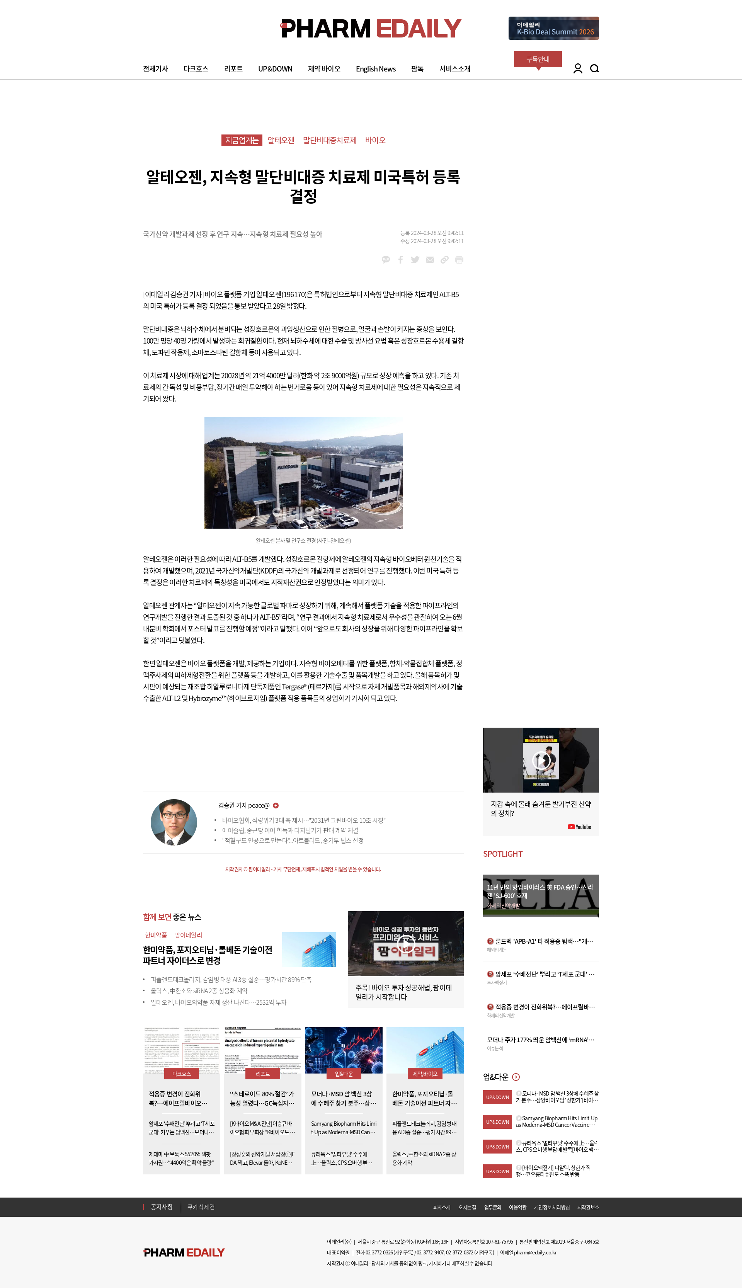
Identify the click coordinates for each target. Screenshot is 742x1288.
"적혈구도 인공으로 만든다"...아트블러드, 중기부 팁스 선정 (293, 840)
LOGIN (576, 68)
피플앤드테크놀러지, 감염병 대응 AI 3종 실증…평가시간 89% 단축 (231, 979)
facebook (400, 260)
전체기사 (155, 68)
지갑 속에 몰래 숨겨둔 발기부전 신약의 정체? (541, 808)
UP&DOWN (275, 68)
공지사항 (162, 1206)
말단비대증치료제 (329, 140)
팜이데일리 (188, 934)
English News (376, 68)
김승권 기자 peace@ (244, 805)
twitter (415, 260)
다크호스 (196, 68)
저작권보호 (588, 1207)
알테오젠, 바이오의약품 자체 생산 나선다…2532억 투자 (218, 1002)
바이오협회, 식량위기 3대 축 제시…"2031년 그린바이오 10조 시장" (304, 820)
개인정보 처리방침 (552, 1207)
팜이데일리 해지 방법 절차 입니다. (225, 1207)
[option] (248, 1206)
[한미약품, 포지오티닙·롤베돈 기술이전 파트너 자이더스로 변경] (309, 948)
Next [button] (189, 1211)
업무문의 (493, 1207)
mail (429, 260)
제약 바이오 (324, 68)
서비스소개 (455, 68)
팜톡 (417, 68)
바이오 (375, 140)
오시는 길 (467, 1207)
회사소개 (442, 1207)
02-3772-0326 (379, 1252)
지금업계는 (242, 140)
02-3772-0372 (459, 1252)
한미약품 (156, 934)
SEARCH (594, 68)
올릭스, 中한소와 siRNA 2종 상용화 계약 (199, 990)
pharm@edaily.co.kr (535, 1252)
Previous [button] (189, 1202)
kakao (385, 260)
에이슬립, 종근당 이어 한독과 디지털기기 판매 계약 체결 (290, 830)
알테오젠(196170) (281, 294)
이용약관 (517, 1207)
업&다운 (344, 1073)
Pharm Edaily (184, 1253)
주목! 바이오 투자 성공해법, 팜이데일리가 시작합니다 (404, 992)
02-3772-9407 (430, 1252)
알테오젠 (280, 140)
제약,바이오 (425, 1073)
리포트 (233, 68)
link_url (444, 260)
